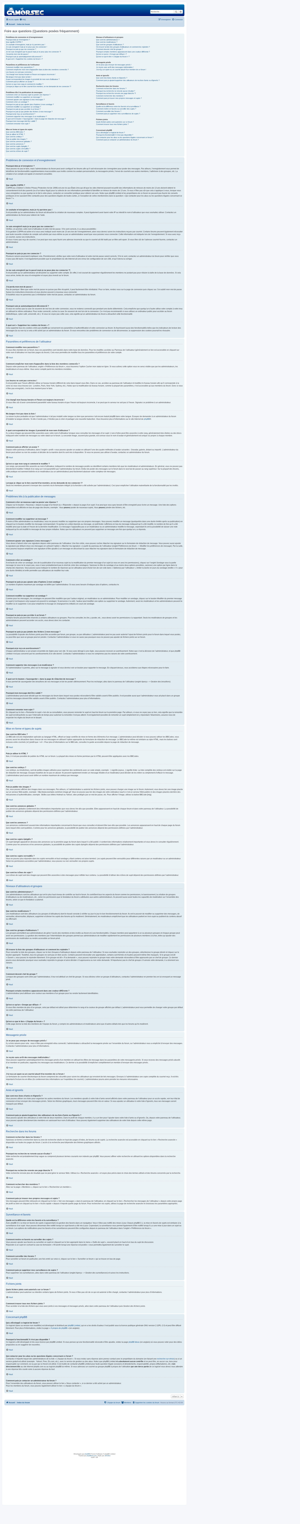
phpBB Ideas (134, 1342)
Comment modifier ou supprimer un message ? (23, 97)
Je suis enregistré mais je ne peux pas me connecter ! (26, 47)
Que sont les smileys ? (14, 137)
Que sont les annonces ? (15, 144)
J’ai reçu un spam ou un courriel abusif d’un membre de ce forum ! (121, 69)
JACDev (107, 1455)
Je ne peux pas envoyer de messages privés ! (113, 65)
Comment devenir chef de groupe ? (109, 49)
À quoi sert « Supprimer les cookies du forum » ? (24, 59)
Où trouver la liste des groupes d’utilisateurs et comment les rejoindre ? (123, 47)
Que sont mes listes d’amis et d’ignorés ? (111, 78)
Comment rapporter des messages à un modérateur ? (26, 116)
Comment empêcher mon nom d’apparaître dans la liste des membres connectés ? (37, 69)
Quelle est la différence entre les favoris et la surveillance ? (118, 106)
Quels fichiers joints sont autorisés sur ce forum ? (115, 122)
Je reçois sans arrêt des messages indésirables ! (115, 67)
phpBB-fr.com (91, 1455)
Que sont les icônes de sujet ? (17, 151)
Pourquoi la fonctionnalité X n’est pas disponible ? (114, 135)
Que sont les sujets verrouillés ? (18, 149)
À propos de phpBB (59, 1328)
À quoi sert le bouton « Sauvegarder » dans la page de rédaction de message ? (36, 119)
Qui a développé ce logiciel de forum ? (110, 132)
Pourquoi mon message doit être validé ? (21, 121)
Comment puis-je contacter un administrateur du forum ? (117, 140)
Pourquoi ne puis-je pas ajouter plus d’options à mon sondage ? (30, 104)
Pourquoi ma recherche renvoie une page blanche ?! (116, 93)
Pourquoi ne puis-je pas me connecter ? (21, 49)
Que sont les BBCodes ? (15, 132)
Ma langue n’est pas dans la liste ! (18, 77)
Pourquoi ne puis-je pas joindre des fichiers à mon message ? (29, 112)
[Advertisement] (94, 1429)
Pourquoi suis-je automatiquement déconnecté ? (24, 57)
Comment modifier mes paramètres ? (20, 67)
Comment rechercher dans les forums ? (111, 88)
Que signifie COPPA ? (14, 42)
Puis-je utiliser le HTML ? (15, 134)
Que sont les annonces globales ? (19, 141)
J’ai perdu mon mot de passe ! (17, 54)
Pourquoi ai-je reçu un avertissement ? (20, 114)
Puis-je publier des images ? (16, 139)
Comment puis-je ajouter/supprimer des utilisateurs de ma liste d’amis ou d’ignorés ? (128, 80)
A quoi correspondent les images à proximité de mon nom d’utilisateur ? (33, 79)
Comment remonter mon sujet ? (18, 124)
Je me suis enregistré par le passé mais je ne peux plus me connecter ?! (33, 52)
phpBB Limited (74, 1325)
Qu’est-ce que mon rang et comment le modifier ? (24, 84)
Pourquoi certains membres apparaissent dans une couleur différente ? (123, 52)
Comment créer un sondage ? (17, 102)
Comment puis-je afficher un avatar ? (20, 82)
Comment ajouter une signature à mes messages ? (25, 100)
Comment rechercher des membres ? (110, 96)
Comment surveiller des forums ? (108, 111)
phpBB (147, 419)
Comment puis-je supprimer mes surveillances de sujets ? (118, 114)
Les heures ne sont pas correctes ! (19, 72)
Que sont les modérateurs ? (106, 42)
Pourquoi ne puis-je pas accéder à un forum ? (23, 109)
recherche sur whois (165, 1359)
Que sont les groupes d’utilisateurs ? (110, 44)
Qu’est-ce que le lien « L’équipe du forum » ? (113, 57)
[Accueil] (25, 10)
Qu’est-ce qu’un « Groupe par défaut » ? (111, 54)
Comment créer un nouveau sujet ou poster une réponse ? (28, 95)
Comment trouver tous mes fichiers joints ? (112, 124)
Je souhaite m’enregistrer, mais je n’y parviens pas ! (25, 44)
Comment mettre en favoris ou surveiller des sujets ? (116, 109)
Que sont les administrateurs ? (107, 40)
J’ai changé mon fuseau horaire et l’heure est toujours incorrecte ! (30, 74)
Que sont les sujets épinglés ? (17, 146)
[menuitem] (23, 19)
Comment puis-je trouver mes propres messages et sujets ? (119, 98)
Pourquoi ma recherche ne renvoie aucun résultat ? (115, 91)
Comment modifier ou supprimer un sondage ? (23, 107)
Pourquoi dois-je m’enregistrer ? (18, 40)
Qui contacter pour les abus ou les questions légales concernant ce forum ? (124, 137)
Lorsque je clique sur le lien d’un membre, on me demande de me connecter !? (38, 86)
